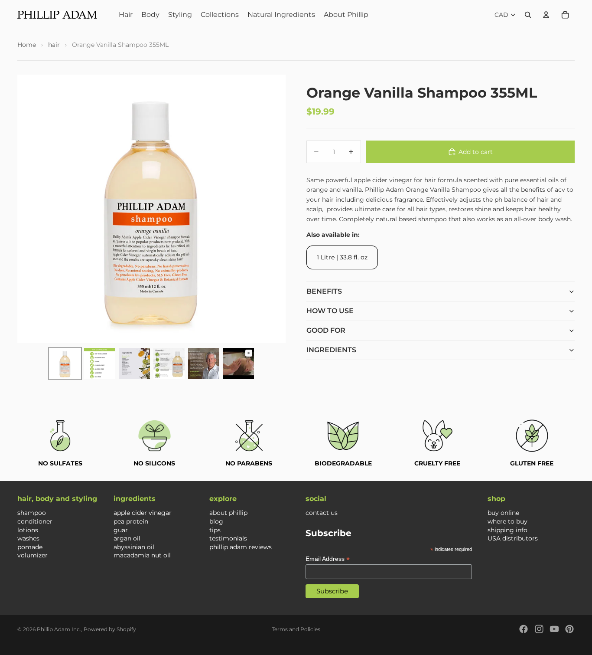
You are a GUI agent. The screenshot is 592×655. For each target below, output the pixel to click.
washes (28, 538)
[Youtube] (554, 629)
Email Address (328, 558)
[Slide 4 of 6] (169, 363)
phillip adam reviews (240, 546)
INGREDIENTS (331, 350)
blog (216, 521)
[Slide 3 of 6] (134, 363)
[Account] (546, 14)
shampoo (31, 513)
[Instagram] (539, 629)
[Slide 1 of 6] (65, 363)
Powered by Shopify (110, 629)
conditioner (34, 521)
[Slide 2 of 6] (99, 363)
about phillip (228, 513)
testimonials (228, 538)
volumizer (32, 555)
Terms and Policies (296, 629)
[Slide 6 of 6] (238, 363)
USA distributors (513, 538)
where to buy (507, 521)
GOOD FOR (325, 330)
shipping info (507, 530)
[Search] (527, 14)
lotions (27, 530)
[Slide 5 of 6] (203, 363)
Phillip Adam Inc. (59, 629)
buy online (503, 513)
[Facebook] (523, 629)
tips (215, 530)
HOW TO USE (330, 311)
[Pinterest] (569, 629)
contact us (322, 513)
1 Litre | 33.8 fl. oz (342, 257)
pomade (29, 546)
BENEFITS (324, 291)
